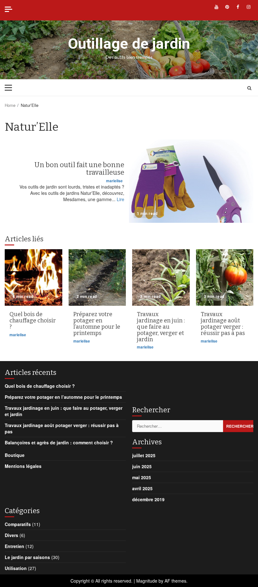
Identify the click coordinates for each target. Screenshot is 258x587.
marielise (114, 181)
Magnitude (146, 581)
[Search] (249, 88)
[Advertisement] (182, 383)
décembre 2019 (148, 499)
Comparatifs (18, 524)
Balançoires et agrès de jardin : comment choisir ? (59, 442)
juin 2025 (142, 466)
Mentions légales (23, 466)
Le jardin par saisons (27, 557)
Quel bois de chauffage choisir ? (33, 277)
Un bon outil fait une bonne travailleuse (191, 181)
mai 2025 (141, 477)
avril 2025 (142, 488)
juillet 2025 (143, 455)
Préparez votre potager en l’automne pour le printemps (97, 277)
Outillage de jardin (129, 43)
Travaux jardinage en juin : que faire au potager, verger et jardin (161, 277)
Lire (120, 199)
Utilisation (16, 568)
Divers (11, 535)
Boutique (15, 455)
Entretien (14, 546)
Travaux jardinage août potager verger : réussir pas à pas (225, 277)
